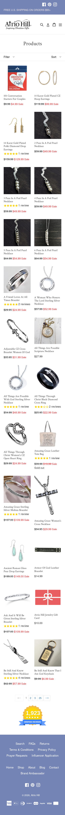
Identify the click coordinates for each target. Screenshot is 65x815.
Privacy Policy (47, 749)
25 (40, 698)
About (31, 767)
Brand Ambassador (32, 773)
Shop (21, 767)
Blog (42, 767)
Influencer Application (45, 755)
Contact (54, 767)
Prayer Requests (17, 755)
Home (10, 767)
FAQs (32, 743)
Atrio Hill (35, 795)
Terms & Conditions (21, 749)
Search (20, 743)
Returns (45, 743)
